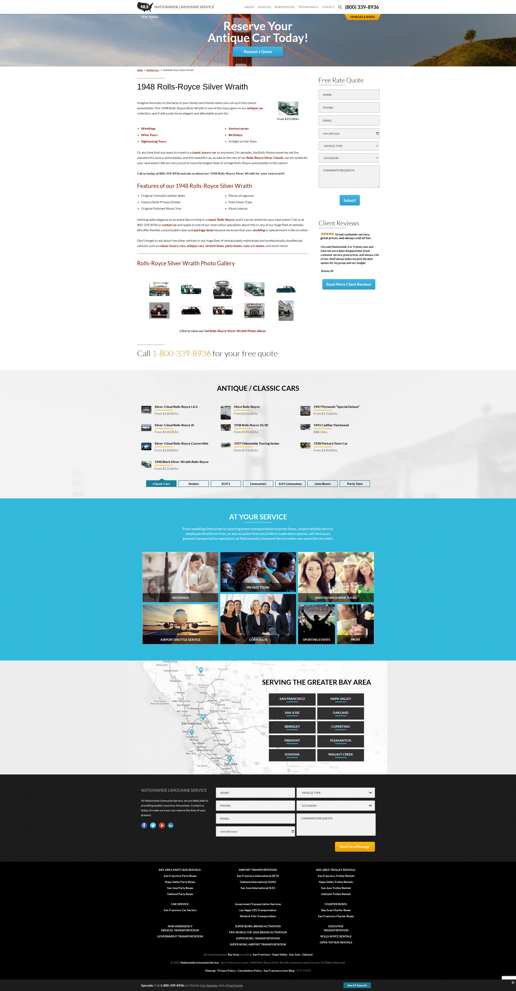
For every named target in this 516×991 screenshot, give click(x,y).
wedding (259, 230)
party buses (233, 246)
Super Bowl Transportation (258, 938)
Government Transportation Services (258, 904)
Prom (355, 639)
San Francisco (261, 954)
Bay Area (233, 954)
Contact (328, 7)
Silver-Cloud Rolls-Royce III (174, 425)
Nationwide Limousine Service (174, 790)
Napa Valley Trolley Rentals (336, 882)
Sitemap (210, 970)
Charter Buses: (336, 904)
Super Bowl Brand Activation (258, 926)
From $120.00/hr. (167, 413)
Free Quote (235, 985)
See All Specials (357, 985)
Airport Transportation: (258, 869)
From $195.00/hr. (246, 432)
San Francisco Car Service (180, 910)
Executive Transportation (336, 928)
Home (140, 70)
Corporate (258, 639)
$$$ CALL (320, 432)
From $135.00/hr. (246, 413)
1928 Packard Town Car (331, 443)
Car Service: (180, 904)
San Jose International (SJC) (258, 888)
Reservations (285, 7)
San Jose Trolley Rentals (336, 888)
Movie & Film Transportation (258, 916)
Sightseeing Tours (153, 141)
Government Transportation (180, 936)
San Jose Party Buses (180, 888)
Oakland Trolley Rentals (336, 894)
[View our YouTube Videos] (162, 825)
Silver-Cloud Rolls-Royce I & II (176, 406)
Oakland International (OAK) (258, 882)
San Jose (294, 954)
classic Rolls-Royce (220, 219)
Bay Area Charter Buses (336, 910)
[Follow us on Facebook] (144, 825)
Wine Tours (149, 135)
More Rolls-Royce (247, 406)
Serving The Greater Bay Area (316, 682)
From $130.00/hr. (167, 432)
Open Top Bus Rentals (336, 942)
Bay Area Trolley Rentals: (336, 869)
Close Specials (513, 983)
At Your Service (258, 517)
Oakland (307, 954)
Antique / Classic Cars (258, 388)
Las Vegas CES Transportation (257, 910)
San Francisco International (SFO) (258, 875)
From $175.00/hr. (167, 468)
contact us (169, 225)
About (249, 7)
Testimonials (308, 7)
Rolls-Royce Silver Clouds (265, 157)
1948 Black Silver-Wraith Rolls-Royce (182, 462)
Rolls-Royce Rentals (336, 936)
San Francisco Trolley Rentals (336, 875)
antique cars (195, 246)
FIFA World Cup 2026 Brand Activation (258, 932)
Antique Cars (152, 70)
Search (340, 7)
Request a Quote (258, 51)
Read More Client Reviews (348, 284)
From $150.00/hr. (167, 450)
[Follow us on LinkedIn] (171, 825)
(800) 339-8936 (362, 7)
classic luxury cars (172, 246)
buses (260, 246)
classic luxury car (204, 152)
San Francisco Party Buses (180, 875)
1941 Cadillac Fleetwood (331, 425)
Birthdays (235, 135)
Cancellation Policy (249, 970)
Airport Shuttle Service (180, 639)
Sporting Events (316, 639)
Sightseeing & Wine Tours (336, 597)
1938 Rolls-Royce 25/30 (251, 425)
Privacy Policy (226, 970)
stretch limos (214, 246)
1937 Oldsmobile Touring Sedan (256, 443)
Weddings (148, 128)
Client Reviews (338, 223)
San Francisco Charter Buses (336, 916)
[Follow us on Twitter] (153, 825)
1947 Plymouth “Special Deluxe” (337, 406)
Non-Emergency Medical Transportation (180, 928)
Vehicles (264, 7)
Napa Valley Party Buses (180, 882)
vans (246, 246)
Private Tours (258, 587)
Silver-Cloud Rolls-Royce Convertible (181, 443)
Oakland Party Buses (180, 894)
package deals (204, 230)
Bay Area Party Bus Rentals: (180, 869)
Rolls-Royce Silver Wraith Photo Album (238, 331)
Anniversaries (239, 128)
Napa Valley (279, 954)
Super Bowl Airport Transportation (258, 944)
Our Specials (208, 985)
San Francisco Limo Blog (279, 970)
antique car (255, 108)
